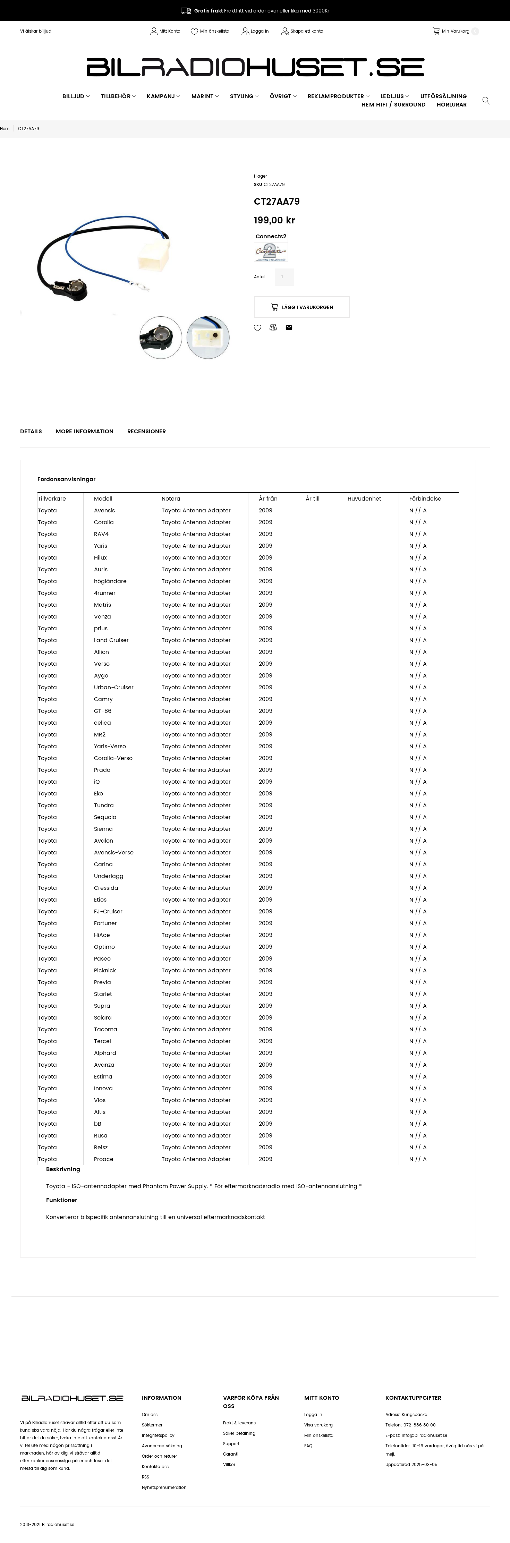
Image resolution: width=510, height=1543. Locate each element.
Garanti (230, 1454)
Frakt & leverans (239, 1423)
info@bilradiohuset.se (424, 1435)
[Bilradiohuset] (255, 67)
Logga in (260, 31)
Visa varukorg (318, 1425)
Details (31, 431)
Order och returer (159, 1456)
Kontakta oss (155, 1467)
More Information (84, 431)
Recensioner (146, 431)
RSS (145, 1477)
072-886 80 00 (419, 1425)
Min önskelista (214, 31)
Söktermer (152, 1425)
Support (231, 1444)
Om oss (150, 1415)
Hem (4, 129)
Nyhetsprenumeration (164, 1487)
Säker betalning (239, 1433)
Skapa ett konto (307, 31)
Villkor (229, 1464)
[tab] (31, 431)
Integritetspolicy (158, 1435)
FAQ (308, 1446)
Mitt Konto (170, 31)
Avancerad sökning (162, 1446)
